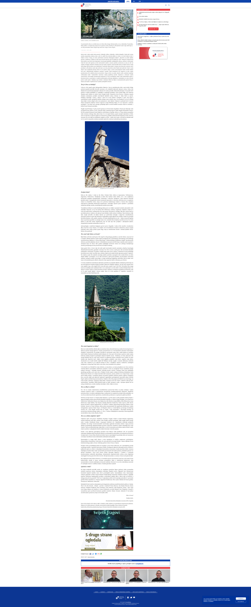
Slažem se (240, 598)
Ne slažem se (241, 601)
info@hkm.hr (139, 563)
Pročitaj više (152, 28)
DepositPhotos (128, 602)
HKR (140, 1)
